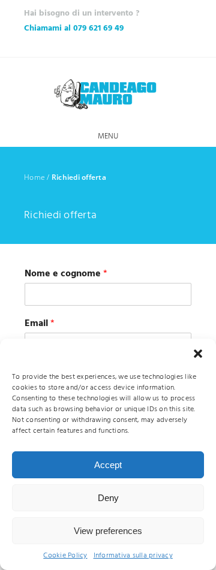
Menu (108, 136)
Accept (108, 465)
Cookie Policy (65, 555)
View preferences (108, 531)
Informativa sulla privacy (133, 555)
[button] (198, 354)
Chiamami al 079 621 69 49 (74, 28)
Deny (108, 498)
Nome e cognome (66, 274)
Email (40, 324)
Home (34, 177)
